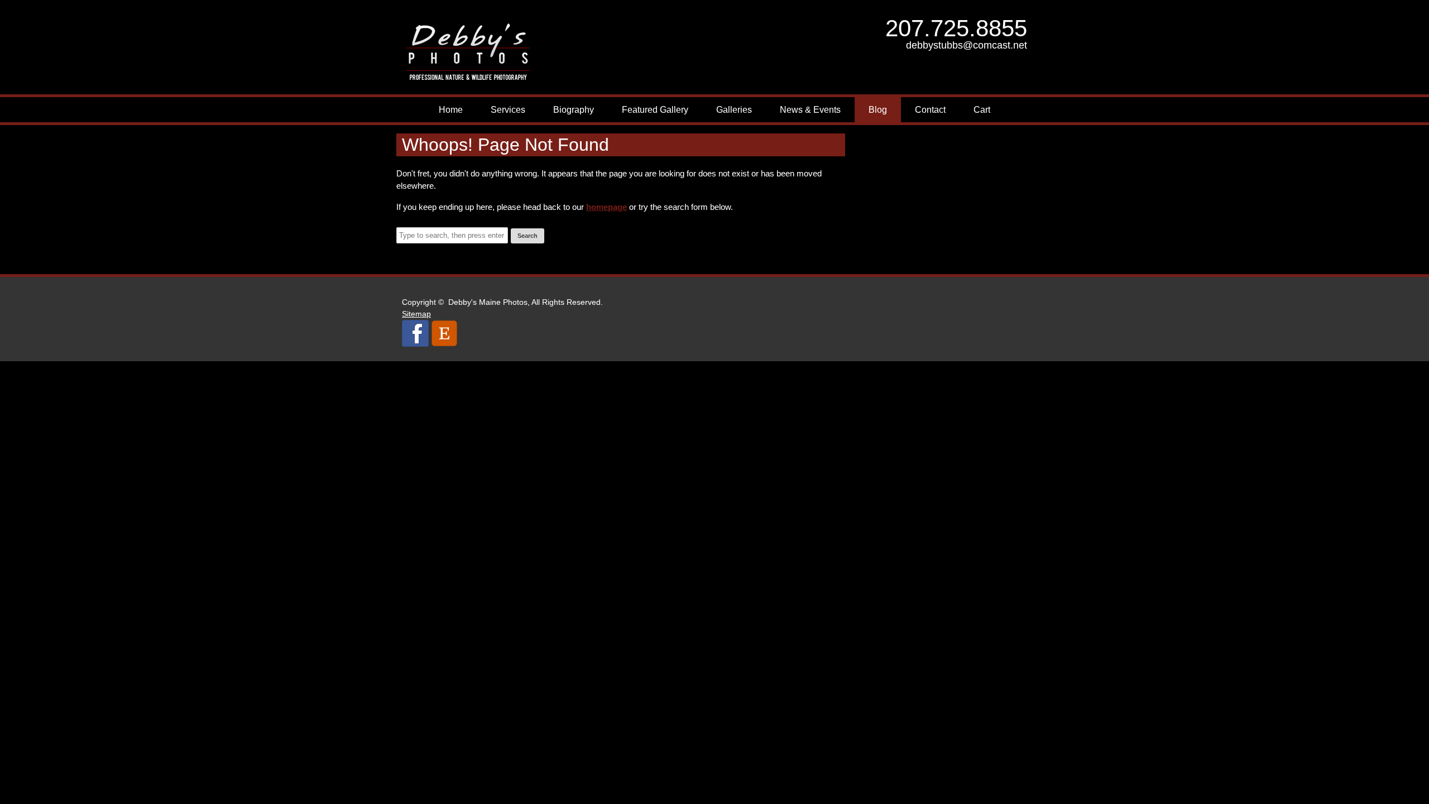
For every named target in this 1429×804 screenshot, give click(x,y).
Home (451, 109)
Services (508, 109)
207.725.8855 (956, 28)
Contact (930, 109)
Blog (878, 109)
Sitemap (416, 313)
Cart (982, 109)
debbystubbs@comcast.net (966, 45)
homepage (606, 207)
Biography (573, 109)
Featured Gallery (655, 109)
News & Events (810, 109)
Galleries (734, 109)
